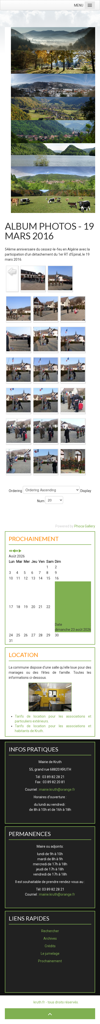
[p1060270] (73, 400)
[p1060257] (73, 339)
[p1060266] (45, 400)
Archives (50, 938)
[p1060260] (45, 369)
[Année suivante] (16, 551)
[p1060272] (18, 430)
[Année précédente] (10, 551)
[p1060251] (45, 308)
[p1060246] (60, 278)
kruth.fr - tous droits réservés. (56, 1002)
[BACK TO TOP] (50, 1013)
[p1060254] (18, 339)
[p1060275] (73, 430)
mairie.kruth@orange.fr (57, 789)
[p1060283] (45, 461)
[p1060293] (73, 461)
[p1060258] (18, 369)
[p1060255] (45, 339)
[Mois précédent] (13, 551)
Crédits (50, 946)
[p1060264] (18, 400)
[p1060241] (33, 278)
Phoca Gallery (84, 526)
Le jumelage (50, 953)
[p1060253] (73, 308)
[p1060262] (73, 369)
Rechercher (50, 931)
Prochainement (50, 961)
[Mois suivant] (19, 551)
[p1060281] (18, 461)
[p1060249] (18, 308)
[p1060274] (45, 430)
